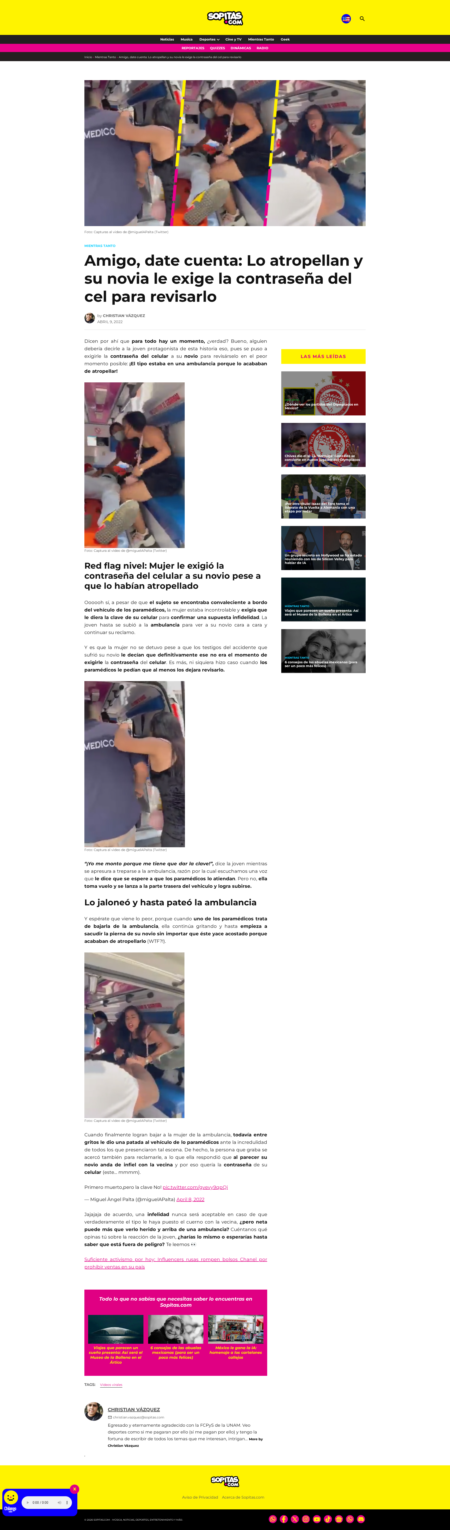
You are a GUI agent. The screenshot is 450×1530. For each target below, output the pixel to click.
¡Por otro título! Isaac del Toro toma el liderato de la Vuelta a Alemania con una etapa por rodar (320, 507)
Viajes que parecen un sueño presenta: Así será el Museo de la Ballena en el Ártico (321, 612)
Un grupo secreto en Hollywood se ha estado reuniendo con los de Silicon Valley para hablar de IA (323, 559)
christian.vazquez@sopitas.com (138, 1417)
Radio (262, 48)
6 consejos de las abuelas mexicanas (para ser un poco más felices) (321, 664)
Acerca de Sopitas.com (243, 1497)
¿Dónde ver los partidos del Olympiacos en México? (321, 406)
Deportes (207, 39)
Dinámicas (241, 48)
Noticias (167, 39)
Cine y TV (233, 39)
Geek (285, 39)
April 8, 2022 (190, 1199)
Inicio (88, 57)
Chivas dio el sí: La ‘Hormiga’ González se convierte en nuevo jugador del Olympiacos (322, 458)
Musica (187, 39)
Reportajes (193, 48)
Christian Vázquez (124, 315)
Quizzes (217, 48)
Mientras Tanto (261, 39)
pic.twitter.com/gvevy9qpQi (195, 1187)
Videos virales (111, 1385)
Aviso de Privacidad (200, 1497)
